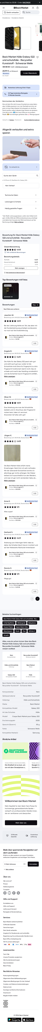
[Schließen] (39, 2)
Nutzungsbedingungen (10, 975)
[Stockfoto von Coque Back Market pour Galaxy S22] (17, 38)
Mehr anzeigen (9, 376)
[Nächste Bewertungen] (37, 599)
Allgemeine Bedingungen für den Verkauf (16, 981)
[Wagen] (37, 8)
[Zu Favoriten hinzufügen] (37, 57)
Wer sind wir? (7, 881)
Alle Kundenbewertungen (11, 960)
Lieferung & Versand (9, 909)
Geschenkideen (8, 963)
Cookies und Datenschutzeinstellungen (16, 984)
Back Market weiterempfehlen (13, 922)
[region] (21, 291)
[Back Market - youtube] (9, 893)
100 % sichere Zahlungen (11, 942)
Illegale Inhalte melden (10, 995)
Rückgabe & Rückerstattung (12, 912)
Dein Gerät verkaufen (10, 930)
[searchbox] (32, 12)
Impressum (7, 993)
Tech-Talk (6, 954)
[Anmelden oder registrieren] (33, 8)
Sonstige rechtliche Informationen (14, 990)
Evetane (12, 120)
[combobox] (21, 175)
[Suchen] (23, 12)
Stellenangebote (8, 887)
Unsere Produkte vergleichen (12, 957)
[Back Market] (21, 8)
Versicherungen (8, 927)
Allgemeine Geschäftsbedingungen (15, 978)
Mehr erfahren (19, 222)
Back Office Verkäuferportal (12, 939)
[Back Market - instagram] (5, 893)
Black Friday (7, 966)
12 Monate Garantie (9, 924)
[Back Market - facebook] (13, 893)
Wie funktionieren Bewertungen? (15, 272)
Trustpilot (6, 889)
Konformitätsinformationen (32, 120)
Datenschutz (7, 987)
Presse (5, 884)
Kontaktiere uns (8, 903)
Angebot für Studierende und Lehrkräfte (16, 933)
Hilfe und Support (9, 906)
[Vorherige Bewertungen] (32, 599)
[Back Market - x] (18, 893)
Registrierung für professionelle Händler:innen (18, 936)
